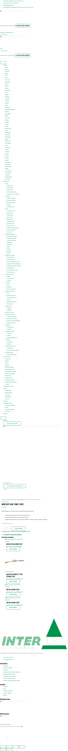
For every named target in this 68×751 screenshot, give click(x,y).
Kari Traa (7, 118)
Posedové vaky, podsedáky (13, 320)
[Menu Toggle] (3, 418)
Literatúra (7, 282)
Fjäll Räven (7, 90)
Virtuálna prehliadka (10, 405)
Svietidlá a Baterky (9, 331)
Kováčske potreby (9, 380)
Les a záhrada (6, 356)
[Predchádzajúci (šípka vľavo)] (3, 749)
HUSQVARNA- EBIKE (10, 109)
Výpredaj (5, 401)
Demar (6, 84)
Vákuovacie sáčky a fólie (13, 350)
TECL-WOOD (8, 170)
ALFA (6, 67)
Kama (6, 115)
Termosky (7, 339)
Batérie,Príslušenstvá (12, 337)
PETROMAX (8, 143)
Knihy (8, 285)
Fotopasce (7, 325)
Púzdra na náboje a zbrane (13, 261)
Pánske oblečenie (11, 198)
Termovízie (8, 394)
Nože (6, 208)
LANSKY (7, 122)
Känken (8, 253)
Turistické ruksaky (11, 240)
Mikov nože (9, 217)
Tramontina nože (11, 221)
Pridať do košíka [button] (13, 549)
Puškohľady (8, 396)
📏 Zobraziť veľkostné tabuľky (11, 535)
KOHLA (7, 120)
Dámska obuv (10, 187)
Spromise (7, 162)
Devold (7, 86)
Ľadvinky (9, 251)
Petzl (6, 145)
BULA (6, 77)
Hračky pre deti (10, 206)
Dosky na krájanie (11, 230)
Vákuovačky (10, 348)
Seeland (7, 158)
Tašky (8, 246)
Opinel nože (10, 219)
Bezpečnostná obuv (10, 369)
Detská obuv (10, 189)
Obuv (6, 183)
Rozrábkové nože (11, 295)
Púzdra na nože (10, 225)
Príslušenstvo (10, 327)
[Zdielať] (16, 746)
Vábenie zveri (8, 306)
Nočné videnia (8, 392)
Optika (5, 388)
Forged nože (10, 215)
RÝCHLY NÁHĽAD (9, 571)
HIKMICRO (7, 107)
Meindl (6, 126)
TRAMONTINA (8, 177)
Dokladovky (10, 244)
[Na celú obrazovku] (9, 746)
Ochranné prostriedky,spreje (14, 263)
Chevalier (7, 80)
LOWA (6, 124)
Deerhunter (8, 82)
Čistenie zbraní (10, 257)
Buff (6, 75)
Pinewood (7, 147)
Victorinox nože (11, 210)
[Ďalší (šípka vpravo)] (9, 749)
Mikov (6, 130)
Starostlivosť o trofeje (12, 270)
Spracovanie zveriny (10, 291)
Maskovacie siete (11, 323)
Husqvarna (7, 358)
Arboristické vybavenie (10, 371)
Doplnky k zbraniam (10, 255)
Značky (5, 65)
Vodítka (9, 280)
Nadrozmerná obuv (11, 192)
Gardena (7, 96)
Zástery (9, 299)
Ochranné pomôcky (10, 373)
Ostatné (7, 384)
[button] (7, 737)
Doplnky (9, 204)
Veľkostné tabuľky (9, 409)
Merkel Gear (8, 128)
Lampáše (9, 333)
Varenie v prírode (9, 312)
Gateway (7, 99)
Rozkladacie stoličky (12, 318)
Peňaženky (9, 242)
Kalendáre (9, 287)
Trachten (7, 175)
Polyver (7, 149)
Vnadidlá (9, 310)
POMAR (7, 151)
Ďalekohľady (8, 390)
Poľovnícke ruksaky (11, 238)
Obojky (8, 276)
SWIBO (7, 168)
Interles (7, 111)
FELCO (6, 363)
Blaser (6, 73)
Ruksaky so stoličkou (12, 236)
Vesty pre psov (10, 278)
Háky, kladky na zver (12, 301)
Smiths (7, 160)
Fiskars (7, 88)
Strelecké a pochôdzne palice (14, 265)
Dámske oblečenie (11, 200)
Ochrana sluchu (10, 268)
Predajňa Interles (7, 403)
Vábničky (9, 308)
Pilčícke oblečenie (9, 367)
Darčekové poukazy (12, 354)
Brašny (8, 249)
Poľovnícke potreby (10, 314)
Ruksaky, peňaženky (10, 234)
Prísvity (7, 399)
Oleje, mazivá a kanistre (11, 382)
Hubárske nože (10, 223)
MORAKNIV (8, 132)
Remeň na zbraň (11, 259)
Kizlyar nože (10, 213)
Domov (3, 499)
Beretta (7, 69)
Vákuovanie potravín (10, 346)
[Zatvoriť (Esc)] (22, 746)
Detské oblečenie (11, 202)
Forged (7, 94)
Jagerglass (8, 113)
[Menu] (3, 62)
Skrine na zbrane (11, 272)
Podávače (9, 329)
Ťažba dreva (8, 375)
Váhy (8, 293)
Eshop (6, 407)
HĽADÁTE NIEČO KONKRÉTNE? (7, 25)
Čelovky (9, 335)
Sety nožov (9, 232)
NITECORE (7, 134)
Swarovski (7, 164)
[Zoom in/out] (3, 746)
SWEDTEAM (8, 166)
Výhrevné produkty (11, 316)
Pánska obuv (10, 185)
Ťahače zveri (10, 303)
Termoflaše (9, 342)
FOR (6, 92)
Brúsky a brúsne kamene (13, 227)
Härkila (7, 103)
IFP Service (8, 411)
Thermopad (8, 172)
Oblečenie (7, 196)
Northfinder (8, 137)
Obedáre (9, 344)
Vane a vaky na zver (11, 297)
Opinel (6, 139)
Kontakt (5, 413)
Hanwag (7, 101)
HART (6, 105)
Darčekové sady (9, 352)
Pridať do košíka (18, 528)
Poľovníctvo (6, 181)
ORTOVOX (7, 141)
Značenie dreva (9, 377)
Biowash (7, 71)
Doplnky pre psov (9, 274)
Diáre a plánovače (11, 289)
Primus (7, 156)
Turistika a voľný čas (8, 386)
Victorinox (7, 179)
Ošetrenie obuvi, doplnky (13, 194)
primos (7, 153)
